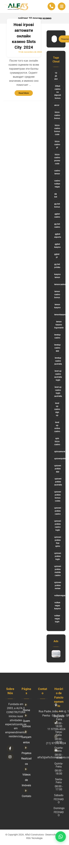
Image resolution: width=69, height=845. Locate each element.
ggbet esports (57, 235)
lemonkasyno (60, 314)
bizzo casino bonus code (57, 130)
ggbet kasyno (57, 245)
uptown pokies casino (57, 511)
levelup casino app (57, 348)
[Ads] (56, 654)
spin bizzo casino (57, 441)
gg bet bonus (57, 205)
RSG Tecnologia (34, 838)
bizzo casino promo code (57, 159)
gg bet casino (57, 225)
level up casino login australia (58, 391)
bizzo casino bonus (57, 115)
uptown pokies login (57, 556)
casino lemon (57, 172)
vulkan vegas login (57, 618)
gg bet (55, 195)
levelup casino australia (58, 361)
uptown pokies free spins (57, 541)
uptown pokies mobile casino (57, 571)
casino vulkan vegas (57, 184)
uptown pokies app (57, 468)
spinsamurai (59, 451)
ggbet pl (56, 255)
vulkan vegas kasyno (57, 605)
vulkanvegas (59, 595)
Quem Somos (26, 723)
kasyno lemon (57, 276)
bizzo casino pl (57, 144)
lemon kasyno (57, 306)
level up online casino (57, 427)
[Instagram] (10, 757)
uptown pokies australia (58, 482)
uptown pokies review (57, 585)
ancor (56, 105)
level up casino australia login (58, 375)
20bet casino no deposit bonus (57, 92)
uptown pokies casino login (57, 525)
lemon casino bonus (57, 294)
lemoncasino (60, 284)
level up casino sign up (57, 409)
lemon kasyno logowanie (58, 324)
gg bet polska (57, 265)
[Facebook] (10, 748)
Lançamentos (26, 739)
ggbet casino (57, 215)
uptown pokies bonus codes (57, 496)
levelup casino (57, 336)
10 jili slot (56, 76)
